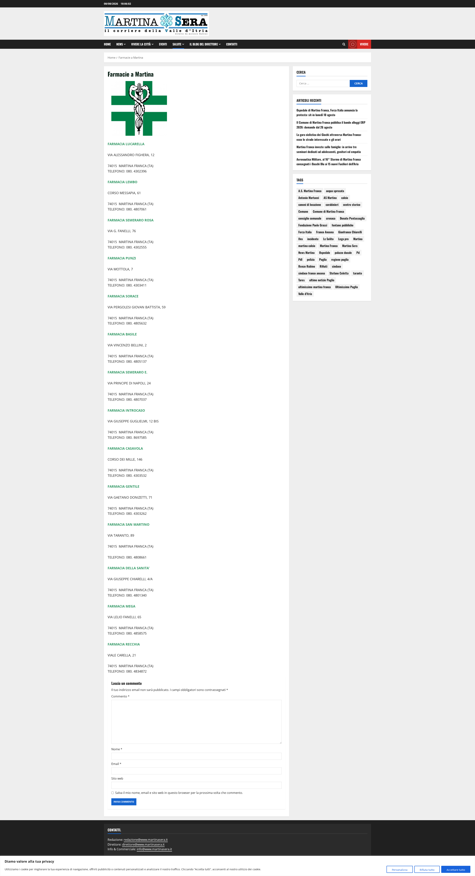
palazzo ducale (343, 252)
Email (116, 764)
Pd (358, 252)
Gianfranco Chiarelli (350, 232)
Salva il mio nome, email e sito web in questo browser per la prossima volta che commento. (179, 793)
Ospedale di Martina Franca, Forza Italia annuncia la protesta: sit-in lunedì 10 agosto (327, 112)
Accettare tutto (456, 870)
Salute (177, 44)
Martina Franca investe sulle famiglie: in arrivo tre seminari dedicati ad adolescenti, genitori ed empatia (329, 149)
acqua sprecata (335, 191)
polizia (311, 259)
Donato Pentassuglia (352, 218)
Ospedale (324, 252)
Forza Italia (305, 232)
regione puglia (339, 259)
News (119, 44)
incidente (313, 239)
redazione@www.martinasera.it (146, 840)
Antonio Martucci (308, 197)
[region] (237, 866)
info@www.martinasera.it (154, 849)
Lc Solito (328, 239)
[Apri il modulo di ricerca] (344, 44)
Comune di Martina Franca (328, 211)
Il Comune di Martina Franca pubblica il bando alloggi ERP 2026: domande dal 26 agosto (331, 124)
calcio (344, 197)
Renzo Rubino (306, 266)
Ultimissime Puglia (346, 287)
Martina (357, 239)
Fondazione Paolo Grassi (312, 225)
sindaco (336, 266)
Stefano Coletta (339, 273)
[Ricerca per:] (323, 83)
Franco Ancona (325, 232)
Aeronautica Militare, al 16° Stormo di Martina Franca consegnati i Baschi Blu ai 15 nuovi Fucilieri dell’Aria (329, 161)
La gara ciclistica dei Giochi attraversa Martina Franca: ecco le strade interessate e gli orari (329, 137)
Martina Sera (349, 245)
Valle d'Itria (305, 294)
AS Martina (330, 197)
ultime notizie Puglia (321, 280)
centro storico (351, 204)
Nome (116, 749)
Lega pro (343, 239)
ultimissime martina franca (314, 287)
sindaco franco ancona (311, 273)
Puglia (323, 259)
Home (107, 44)
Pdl (300, 259)
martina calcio (306, 245)
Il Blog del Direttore (204, 44)
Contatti (231, 44)
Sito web (117, 778)
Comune (303, 211)
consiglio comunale (309, 218)
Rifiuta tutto (427, 870)
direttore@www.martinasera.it (143, 844)
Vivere (364, 44)
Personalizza (399, 870)
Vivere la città (141, 44)
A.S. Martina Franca (309, 191)
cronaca (330, 218)
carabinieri (332, 204)
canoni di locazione (309, 204)
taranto (357, 273)
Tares (301, 280)
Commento (120, 696)
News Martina (306, 252)
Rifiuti (323, 266)
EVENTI (163, 44)
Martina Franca (329, 245)
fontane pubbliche (342, 225)
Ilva (300, 239)
